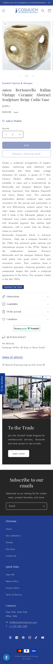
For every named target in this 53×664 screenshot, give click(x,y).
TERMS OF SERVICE (12, 357)
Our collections (13, 535)
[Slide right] (33, 76)
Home (8, 528)
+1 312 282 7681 (18, 626)
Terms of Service (14, 594)
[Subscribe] (43, 506)
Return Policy (12, 581)
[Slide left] (20, 76)
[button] (3, 10)
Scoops (9, 542)
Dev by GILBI (26, 659)
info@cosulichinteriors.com (23, 622)
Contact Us (11, 555)
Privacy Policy (12, 587)
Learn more (19, 453)
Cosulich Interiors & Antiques (29, 656)
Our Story (10, 549)
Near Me (10, 574)
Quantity (5, 128)
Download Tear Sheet (13, 287)
